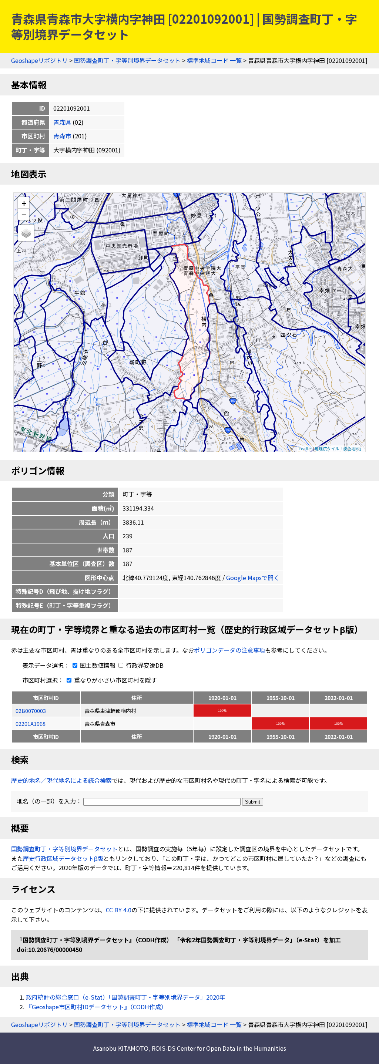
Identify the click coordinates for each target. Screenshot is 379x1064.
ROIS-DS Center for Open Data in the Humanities (219, 1048)
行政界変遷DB (144, 665)
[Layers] (26, 233)
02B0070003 (31, 710)
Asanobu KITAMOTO (120, 1048)
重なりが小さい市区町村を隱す (115, 680)
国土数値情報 (97, 665)
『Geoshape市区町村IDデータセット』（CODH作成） (96, 1006)
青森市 (62, 135)
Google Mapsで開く (252, 577)
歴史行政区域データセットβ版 (63, 858)
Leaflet (305, 448)
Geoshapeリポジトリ (39, 60)
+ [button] (23, 203)
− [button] (23, 214)
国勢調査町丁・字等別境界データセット (127, 60)
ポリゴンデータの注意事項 (229, 650)
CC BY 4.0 (118, 909)
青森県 (62, 122)
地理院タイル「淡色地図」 (339, 448)
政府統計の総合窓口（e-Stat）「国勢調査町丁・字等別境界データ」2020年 (125, 997)
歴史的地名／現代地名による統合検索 (61, 780)
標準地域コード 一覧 (214, 60)
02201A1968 (31, 723)
